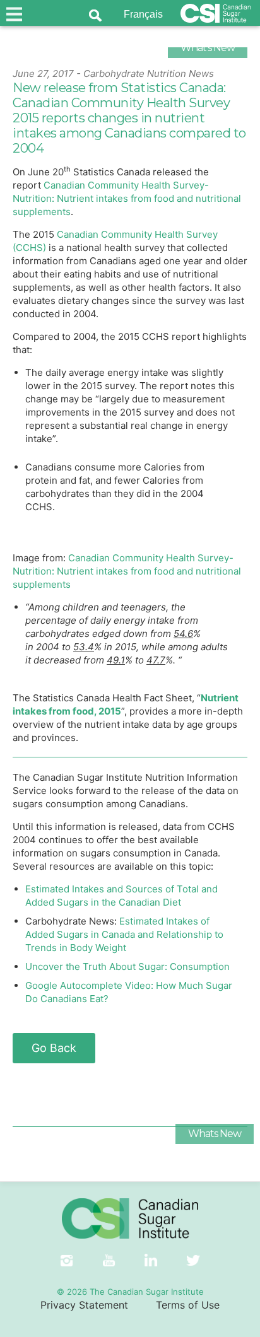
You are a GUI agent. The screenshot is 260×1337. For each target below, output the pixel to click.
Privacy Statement (84, 1305)
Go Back (54, 1047)
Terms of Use (188, 1305)
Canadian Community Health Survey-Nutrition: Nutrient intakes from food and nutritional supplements (127, 198)
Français (143, 14)
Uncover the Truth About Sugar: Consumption (127, 966)
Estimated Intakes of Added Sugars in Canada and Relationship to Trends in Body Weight (124, 934)
